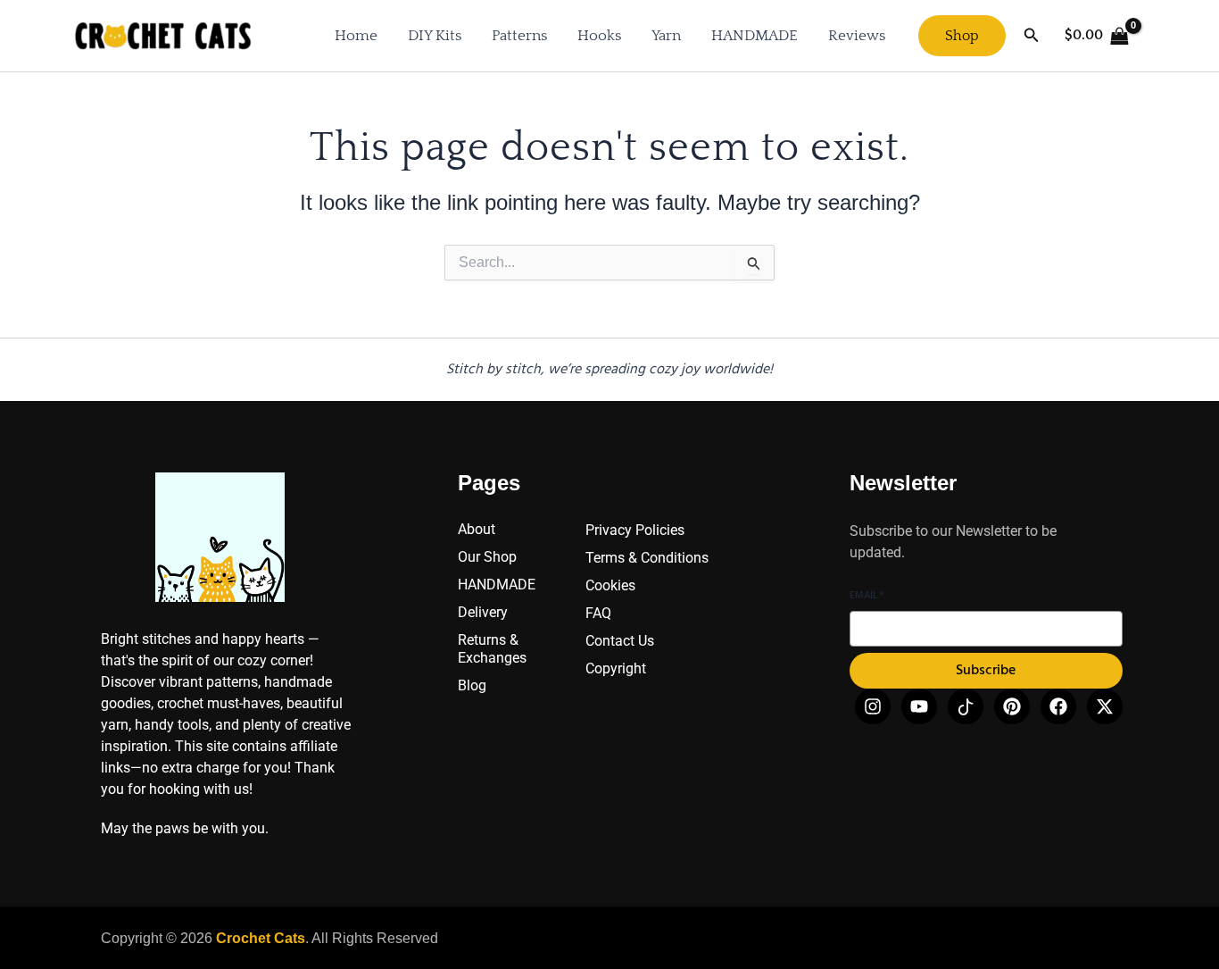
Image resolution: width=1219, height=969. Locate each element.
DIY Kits (434, 36)
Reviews (856, 36)
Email (867, 596)
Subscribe (986, 670)
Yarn (666, 36)
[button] (962, 35)
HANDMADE (754, 36)
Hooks (599, 36)
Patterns (519, 36)
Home (356, 36)
